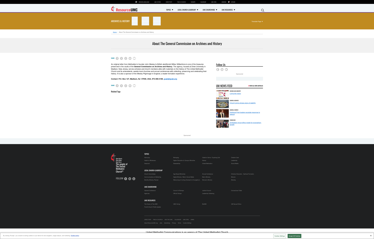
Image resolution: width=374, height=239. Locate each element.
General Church (234, 110)
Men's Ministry (206, 177)
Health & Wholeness (150, 160)
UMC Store (157, 2)
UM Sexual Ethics (236, 204)
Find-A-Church (181, 2)
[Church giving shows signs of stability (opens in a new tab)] (222, 104)
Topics (146, 154)
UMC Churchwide (150, 187)
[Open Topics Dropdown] (172, 10)
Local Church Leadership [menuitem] (187, 9)
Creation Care (235, 157)
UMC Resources (149, 200)
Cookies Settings (279, 236)
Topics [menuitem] (168, 9)
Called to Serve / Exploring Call (211, 157)
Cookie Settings (187, 223)
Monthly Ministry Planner (151, 180)
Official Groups (177, 193)
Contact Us (157, 21)
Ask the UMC (169, 219)
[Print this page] (130, 58)
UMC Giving (176, 204)
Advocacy (147, 157)
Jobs (161, 223)
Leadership (234, 160)
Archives (135, 21)
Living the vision (235, 93)
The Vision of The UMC (151, 204)
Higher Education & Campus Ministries (184, 160)
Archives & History (120, 21)
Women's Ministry (207, 180)
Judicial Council (206, 190)
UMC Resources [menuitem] (227, 9)
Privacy (174, 223)
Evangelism (233, 120)
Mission (233, 177)
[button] (262, 9)
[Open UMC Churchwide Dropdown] (216, 10)
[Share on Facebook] (117, 58)
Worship (233, 180)
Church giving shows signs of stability (243, 103)
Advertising (167, 223)
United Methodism (207, 163)
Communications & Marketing (152, 177)
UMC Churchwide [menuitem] (209, 9)
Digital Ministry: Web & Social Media (183, 177)
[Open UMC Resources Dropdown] (234, 10)
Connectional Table (236, 190)
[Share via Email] (134, 58)
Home (115, 32)
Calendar (203, 2)
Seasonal (147, 163)
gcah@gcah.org (170, 79)
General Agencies (234, 100)
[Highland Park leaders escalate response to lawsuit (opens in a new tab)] (222, 113)
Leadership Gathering (208, 193)
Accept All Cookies (294, 236)
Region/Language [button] (144, 2)
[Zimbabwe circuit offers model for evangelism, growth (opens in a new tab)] (222, 123)
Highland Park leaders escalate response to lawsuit (245, 113)
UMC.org (213, 2)
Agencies (147, 193)
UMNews (223, 2)
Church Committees (150, 174)
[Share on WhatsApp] (125, 58)
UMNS (192, 219)
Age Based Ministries (179, 174)
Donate (193, 2)
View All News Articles (256, 86)
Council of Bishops (178, 190)
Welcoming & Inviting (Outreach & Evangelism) (186, 180)
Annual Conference (207, 174)
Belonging (176, 157)
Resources (145, 21)
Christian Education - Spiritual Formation (242, 174)
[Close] (371, 235)
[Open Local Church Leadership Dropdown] (197, 10)
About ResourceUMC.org (151, 223)
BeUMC (204, 204)
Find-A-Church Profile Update (152, 207)
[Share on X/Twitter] (121, 58)
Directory (169, 2)
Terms (179, 223)
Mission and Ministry (235, 91)
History (204, 160)
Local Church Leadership (153, 170)
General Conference (150, 190)
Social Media (234, 163)
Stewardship (176, 163)
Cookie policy (75, 235)
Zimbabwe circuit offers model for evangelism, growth (245, 123)
